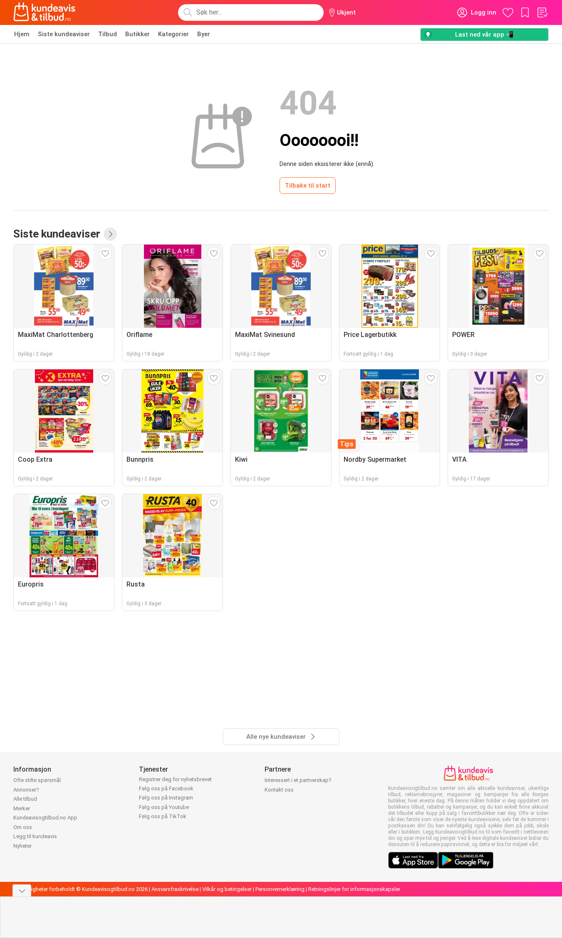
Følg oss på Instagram (166, 797)
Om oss (22, 827)
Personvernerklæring (280, 889)
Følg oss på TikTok (162, 816)
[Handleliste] (542, 12)
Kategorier (173, 34)
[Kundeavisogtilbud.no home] (44, 12)
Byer (203, 34)
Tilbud (107, 34)
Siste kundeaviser (64, 34)
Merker (21, 808)
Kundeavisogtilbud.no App (45, 817)
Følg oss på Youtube (164, 807)
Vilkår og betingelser (227, 889)
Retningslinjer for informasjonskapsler (354, 889)
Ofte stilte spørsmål (37, 780)
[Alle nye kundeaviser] (110, 234)
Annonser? (26, 790)
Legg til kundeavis (35, 836)
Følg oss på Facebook (166, 788)
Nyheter (22, 846)
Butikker (137, 34)
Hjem (22, 34)
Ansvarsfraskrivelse (174, 889)
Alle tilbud (25, 799)
